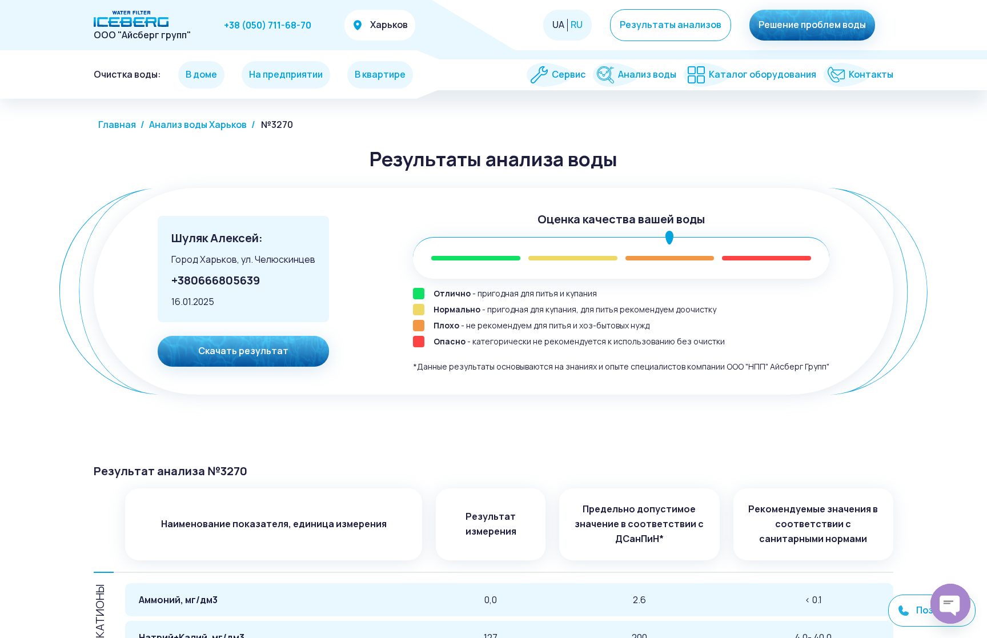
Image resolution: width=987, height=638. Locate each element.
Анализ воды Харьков (198, 124)
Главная (117, 124)
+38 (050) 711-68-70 (267, 25)
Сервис (568, 75)
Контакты (871, 75)
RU (577, 25)
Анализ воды (647, 75)
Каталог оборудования (762, 75)
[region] (493, 319)
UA (558, 25)
